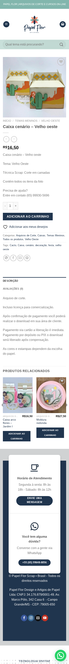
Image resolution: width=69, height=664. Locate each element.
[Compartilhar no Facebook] (13, 258)
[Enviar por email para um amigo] (20, 258)
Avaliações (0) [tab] (13, 288)
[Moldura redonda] (51, 395)
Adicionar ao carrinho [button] (16, 436)
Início (7, 120)
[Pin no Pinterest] (27, 258)
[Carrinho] (63, 24)
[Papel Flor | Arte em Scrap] (34, 24)
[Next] (66, 413)
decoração (41, 245)
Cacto (13, 245)
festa (51, 245)
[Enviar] (61, 44)
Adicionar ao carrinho (28, 216)
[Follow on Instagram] (31, 618)
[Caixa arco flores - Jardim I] (18, 395)
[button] (60, 655)
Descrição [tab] (10, 280)
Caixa (21, 245)
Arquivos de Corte (26, 235)
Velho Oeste (50, 120)
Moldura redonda (41, 421)
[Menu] (6, 24)
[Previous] (3, 413)
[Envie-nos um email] (38, 618)
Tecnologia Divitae (34, 661)
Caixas (41, 235)
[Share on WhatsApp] (6, 258)
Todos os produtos (13, 239)
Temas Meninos (26, 120)
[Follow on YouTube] (45, 618)
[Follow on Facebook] (24, 618)
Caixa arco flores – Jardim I (9, 423)
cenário (30, 245)
